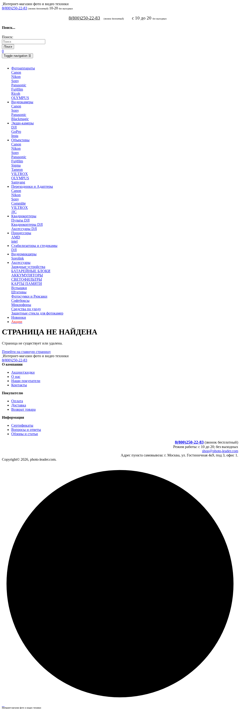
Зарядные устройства (28, 267)
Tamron (17, 170)
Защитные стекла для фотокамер (37, 313)
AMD (15, 237)
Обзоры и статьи (24, 434)
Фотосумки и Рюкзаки (29, 296)
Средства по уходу (26, 309)
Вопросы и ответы (26, 430)
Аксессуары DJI (24, 229)
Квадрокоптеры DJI (27, 224)
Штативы (18, 292)
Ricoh (15, 94)
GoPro (16, 132)
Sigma (16, 165)
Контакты (19, 385)
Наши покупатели (25, 381)
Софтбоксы (20, 301)
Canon (16, 72)
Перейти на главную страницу (26, 352)
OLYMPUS (20, 98)
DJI (14, 127)
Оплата (17, 401)
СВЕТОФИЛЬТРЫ (26, 279)
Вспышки (19, 288)
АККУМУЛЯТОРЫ (27, 275)
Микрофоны (21, 305)
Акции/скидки (23, 372)
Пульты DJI (20, 220)
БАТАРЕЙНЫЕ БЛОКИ (30, 271)
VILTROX (19, 174)
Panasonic (18, 85)
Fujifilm (17, 89)
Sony (15, 81)
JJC (14, 212)
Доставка (18, 405)
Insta (14, 136)
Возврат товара (23, 409)
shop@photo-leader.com (220, 451)
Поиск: (7, 37)
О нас (15, 377)
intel (14, 241)
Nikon (16, 77)
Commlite (18, 203)
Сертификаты (22, 425)
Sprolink (17, 258)
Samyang (18, 182)
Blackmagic (20, 119)
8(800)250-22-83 (14, 8)
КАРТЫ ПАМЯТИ (26, 284)
